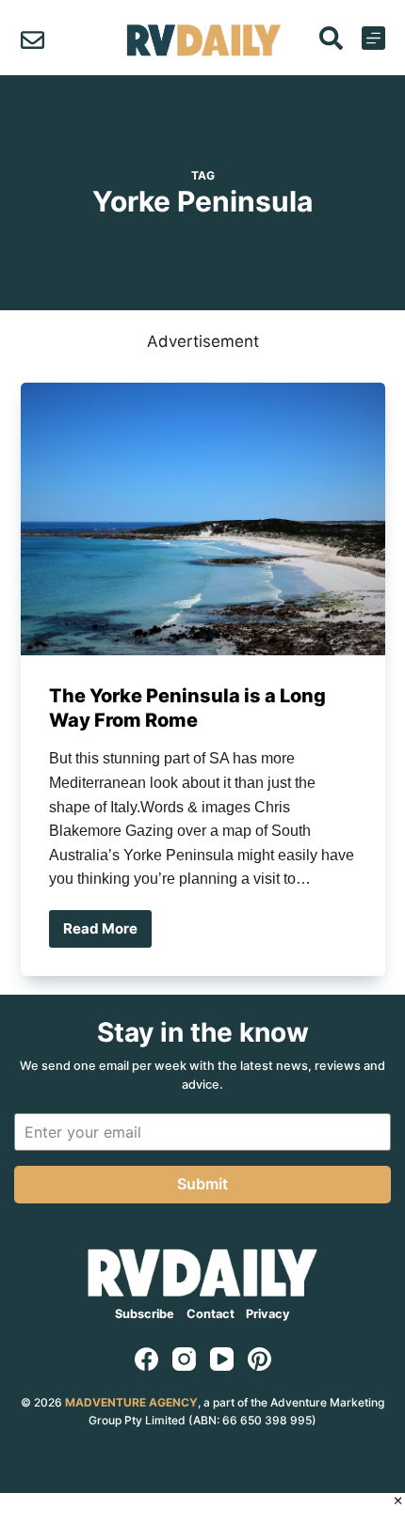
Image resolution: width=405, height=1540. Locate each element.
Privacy (268, 1314)
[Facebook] (146, 1359)
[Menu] (373, 38)
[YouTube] (222, 1359)
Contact (210, 1314)
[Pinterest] (259, 1359)
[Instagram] (184, 1359)
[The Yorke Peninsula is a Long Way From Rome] (203, 519)
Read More (107, 933)
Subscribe (144, 1314)
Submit (202, 1183)
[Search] (331, 38)
